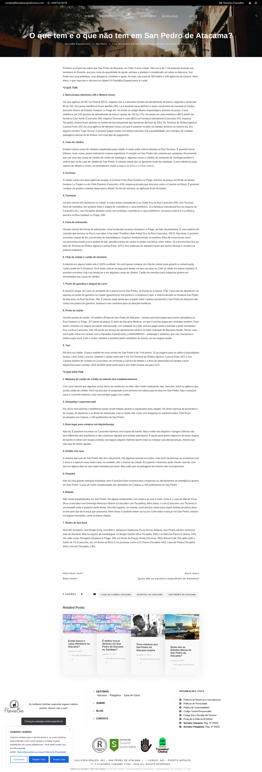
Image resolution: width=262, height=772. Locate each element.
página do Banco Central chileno (136, 166)
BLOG (99, 711)
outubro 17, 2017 (109, 654)
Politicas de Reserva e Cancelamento (202, 699)
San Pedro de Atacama (178, 43)
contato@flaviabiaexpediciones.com (24, 3)
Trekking (148, 769)
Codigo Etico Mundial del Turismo (200, 715)
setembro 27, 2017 (143, 654)
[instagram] (256, 3)
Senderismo (133, 769)
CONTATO (102, 718)
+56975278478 (59, 3)
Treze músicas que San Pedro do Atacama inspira (147, 647)
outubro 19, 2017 (75, 651)
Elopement (148, 16)
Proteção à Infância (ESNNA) (198, 719)
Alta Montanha (116, 769)
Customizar (18, 759)
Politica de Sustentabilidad (196, 707)
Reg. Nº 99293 (201, 726)
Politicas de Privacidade (195, 703)
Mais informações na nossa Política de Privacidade (41, 752)
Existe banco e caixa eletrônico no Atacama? (79, 644)
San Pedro (101, 43)
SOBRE (100, 703)
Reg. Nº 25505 (200, 723)
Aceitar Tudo (59, 759)
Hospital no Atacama (153, 43)
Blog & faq (170, 16)
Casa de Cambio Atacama (126, 43)
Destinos (106, 16)
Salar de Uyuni (132, 695)
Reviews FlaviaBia (233, 3)
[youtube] (250, 3)
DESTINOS (102, 691)
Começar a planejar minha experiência (44, 721)
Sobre (89, 16)
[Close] (69, 729)
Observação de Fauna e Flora (173, 769)
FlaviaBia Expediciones (78, 43)
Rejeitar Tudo (38, 759)
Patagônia (115, 695)
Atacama (102, 695)
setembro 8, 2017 (177, 660)
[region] (39, 746)
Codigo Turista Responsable (197, 711)
